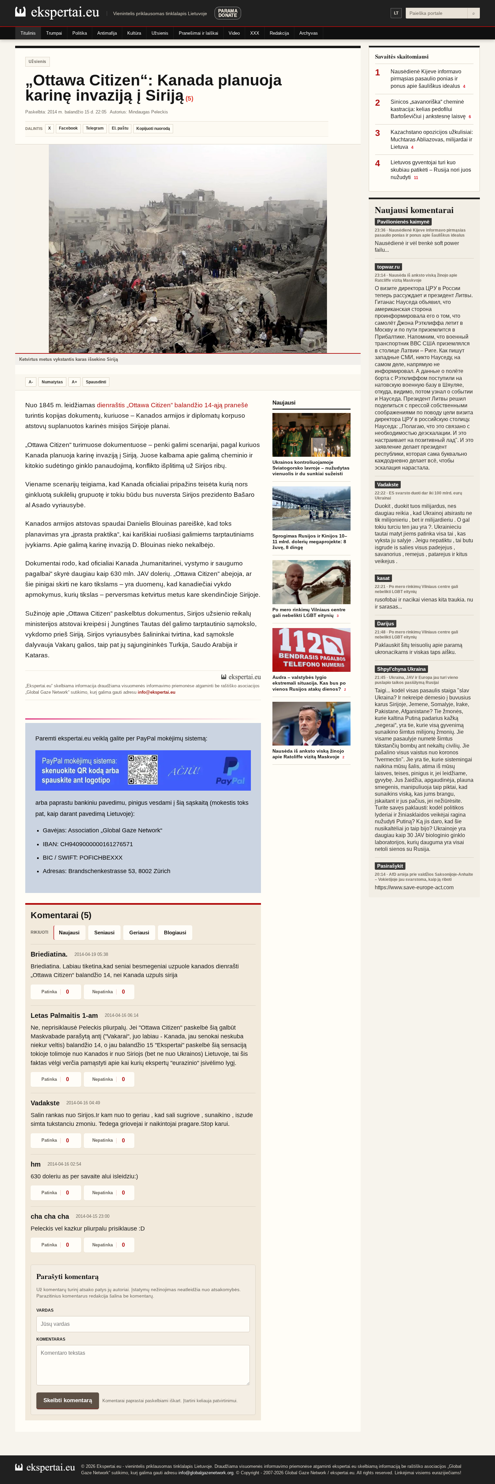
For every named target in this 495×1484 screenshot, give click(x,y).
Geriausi (139, 932)
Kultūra (134, 33)
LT (396, 13)
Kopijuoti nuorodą (153, 128)
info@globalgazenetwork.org (205, 1472)
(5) (189, 98)
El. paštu (120, 128)
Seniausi (104, 932)
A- (31, 382)
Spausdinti (96, 382)
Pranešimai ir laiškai (198, 33)
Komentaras (50, 1339)
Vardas (45, 1310)
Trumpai (54, 33)
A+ (74, 382)
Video (234, 33)
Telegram (95, 128)
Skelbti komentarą (67, 1400)
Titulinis (28, 33)
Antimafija (107, 33)
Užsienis (160, 33)
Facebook (68, 128)
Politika (79, 33)
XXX (254, 33)
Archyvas (308, 33)
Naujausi (69, 932)
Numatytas (52, 382)
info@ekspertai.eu (156, 692)
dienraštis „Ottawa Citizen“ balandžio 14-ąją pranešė (172, 405)
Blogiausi (175, 932)
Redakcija (279, 33)
